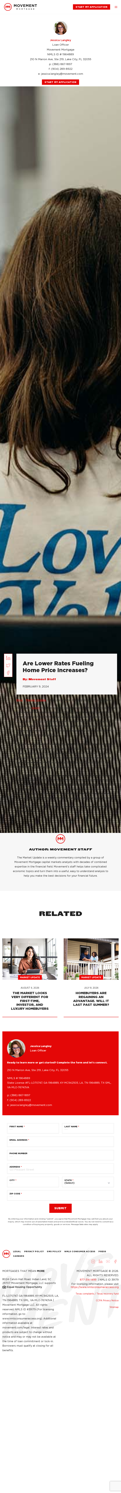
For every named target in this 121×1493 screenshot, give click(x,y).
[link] (20, 7)
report (36, 707)
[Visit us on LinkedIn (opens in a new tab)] (100, 1261)
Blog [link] (19, 700)
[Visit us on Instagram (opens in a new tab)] (93, 1261)
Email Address (18, 1140)
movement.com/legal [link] (16, 1327)
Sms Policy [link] (54, 1251)
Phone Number (18, 1153)
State (68, 1180)
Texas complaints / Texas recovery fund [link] (97, 1293)
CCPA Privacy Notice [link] (107, 1300)
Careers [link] (18, 1256)
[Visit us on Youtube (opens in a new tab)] (108, 1261)
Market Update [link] (36, 700)
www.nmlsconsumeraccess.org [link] (21, 1318)
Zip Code (14, 1194)
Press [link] (102, 1251)
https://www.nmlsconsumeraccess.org (95, 1287)
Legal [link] (17, 1251)
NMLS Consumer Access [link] (79, 1251)
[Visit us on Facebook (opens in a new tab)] (115, 1261)
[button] (116, 7)
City (12, 1180)
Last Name (70, 1127)
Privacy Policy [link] (34, 1251)
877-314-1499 (88, 1279)
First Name (16, 1127)
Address (14, 1167)
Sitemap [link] (114, 1307)
